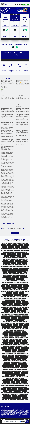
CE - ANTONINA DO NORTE (23, 243)
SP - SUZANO (19, 399)
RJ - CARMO (14, 351)
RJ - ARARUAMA (16, 344)
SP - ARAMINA (5, 383)
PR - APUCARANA (23, 335)
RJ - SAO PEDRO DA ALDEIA (7, 369)
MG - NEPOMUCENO (5, 314)
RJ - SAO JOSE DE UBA (23, 367)
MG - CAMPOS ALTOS (6, 305)
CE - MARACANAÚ (24, 259)
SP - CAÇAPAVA (17, 383)
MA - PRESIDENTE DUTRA (18, 296)
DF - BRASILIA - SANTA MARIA (10, 280)
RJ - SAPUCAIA (15, 369)
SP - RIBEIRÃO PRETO (24, 394)
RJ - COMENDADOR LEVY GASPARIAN (22, 353)
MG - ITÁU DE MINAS (4, 312)
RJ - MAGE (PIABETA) (6, 360)
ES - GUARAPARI (11, 284)
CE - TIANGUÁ (6, 273)
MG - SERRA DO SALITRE (17, 321)
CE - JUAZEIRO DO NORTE (17, 257)
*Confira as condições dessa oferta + (5, 33)
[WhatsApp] (24, 419)
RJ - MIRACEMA (7, 362)
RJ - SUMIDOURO (18, 371)
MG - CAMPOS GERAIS (14, 305)
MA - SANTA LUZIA (7, 298)
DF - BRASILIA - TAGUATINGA (20, 280)
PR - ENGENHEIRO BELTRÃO (15, 339)
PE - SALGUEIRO (21, 330)
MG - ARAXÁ (10, 303)
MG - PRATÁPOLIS (4, 316)
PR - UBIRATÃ (4, 344)
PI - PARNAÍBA (11, 335)
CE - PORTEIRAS (4, 268)
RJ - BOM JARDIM (11, 348)
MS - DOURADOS (19, 323)
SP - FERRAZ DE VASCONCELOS (18, 385)
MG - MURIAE (26, 312)
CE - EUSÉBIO (19, 250)
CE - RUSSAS (21, 268)
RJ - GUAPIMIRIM (18, 355)
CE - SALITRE (26, 268)
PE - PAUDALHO (9, 330)
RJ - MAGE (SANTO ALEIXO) (15, 360)
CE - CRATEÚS (4, 250)
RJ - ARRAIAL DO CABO (16, 346)
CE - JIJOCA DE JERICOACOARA (8, 257)
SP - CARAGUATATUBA (24, 383)
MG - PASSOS (19, 314)
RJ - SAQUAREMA (4, 371)
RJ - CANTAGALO (8, 351)
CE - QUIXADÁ (10, 268)
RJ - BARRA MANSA (4, 348)
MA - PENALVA (3, 296)
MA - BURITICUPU (24, 289)
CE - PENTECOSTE (10, 266)
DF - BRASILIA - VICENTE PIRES (7, 282)
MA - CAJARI (4, 291)
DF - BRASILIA (6, 275)
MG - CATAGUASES (4, 307)
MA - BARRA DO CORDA (7, 289)
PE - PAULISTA (15, 330)
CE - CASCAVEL (9, 248)
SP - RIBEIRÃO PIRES (17, 394)
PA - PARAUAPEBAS (25, 323)
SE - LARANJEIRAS (20, 378)
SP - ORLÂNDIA (11, 392)
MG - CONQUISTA (11, 307)
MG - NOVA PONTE (12, 314)
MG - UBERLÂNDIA (4, 323)
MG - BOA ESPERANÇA (17, 303)
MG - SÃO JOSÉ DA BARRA (9, 319)
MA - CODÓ (14, 291)
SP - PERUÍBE (26, 392)
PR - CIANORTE (25, 337)
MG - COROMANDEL (25, 307)
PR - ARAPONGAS (5, 337)
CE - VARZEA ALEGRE (23, 273)
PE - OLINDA (18, 328)
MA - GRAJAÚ (26, 291)
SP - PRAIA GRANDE (9, 394)
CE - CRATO (9, 250)
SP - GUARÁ (5, 387)
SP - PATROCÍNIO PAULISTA (18, 392)
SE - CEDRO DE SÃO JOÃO (6, 376)
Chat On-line (19, 4)
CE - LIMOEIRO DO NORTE (16, 259)
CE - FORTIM (12, 252)
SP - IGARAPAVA (24, 387)
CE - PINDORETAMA (17, 266)
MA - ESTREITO (20, 291)
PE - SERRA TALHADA (17, 332)
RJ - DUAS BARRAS (11, 355)
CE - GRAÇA (24, 252)
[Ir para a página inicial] (4, 4)
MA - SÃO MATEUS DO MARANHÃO (9, 300)
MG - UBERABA (24, 321)
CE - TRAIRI (11, 273)
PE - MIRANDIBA (5, 328)
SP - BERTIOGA (11, 383)
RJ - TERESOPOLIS (25, 371)
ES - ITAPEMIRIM (18, 284)
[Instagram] (26, 419)
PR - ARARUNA (11, 337)
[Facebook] (28, 419)
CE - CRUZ (14, 250)
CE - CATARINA (15, 248)
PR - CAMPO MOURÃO (18, 337)
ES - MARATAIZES (24, 284)
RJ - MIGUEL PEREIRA (23, 360)
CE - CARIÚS (3, 248)
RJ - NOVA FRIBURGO (14, 362)
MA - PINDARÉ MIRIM (10, 296)
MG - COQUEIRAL (18, 307)
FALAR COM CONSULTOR (15, 59)
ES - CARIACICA (5, 284)
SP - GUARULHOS (17, 387)
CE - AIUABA (16, 243)
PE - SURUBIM (24, 332)
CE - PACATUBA (6, 264)
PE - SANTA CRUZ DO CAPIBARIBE (8, 332)
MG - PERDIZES (25, 314)
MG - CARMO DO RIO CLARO (22, 305)
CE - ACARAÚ (5, 243)
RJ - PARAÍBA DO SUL (22, 362)
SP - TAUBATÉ (25, 399)
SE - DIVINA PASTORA (15, 376)
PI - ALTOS (6, 335)
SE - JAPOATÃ (8, 378)
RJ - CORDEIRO (4, 355)
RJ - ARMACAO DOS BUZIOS (7, 346)
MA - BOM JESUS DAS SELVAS (15, 289)
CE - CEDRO (26, 248)
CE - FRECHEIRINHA (18, 252)
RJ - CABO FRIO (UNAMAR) (25, 348)
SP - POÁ (4, 394)
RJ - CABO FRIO (17, 348)
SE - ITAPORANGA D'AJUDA (23, 376)
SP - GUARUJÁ (11, 387)
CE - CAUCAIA (21, 248)
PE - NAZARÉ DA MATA (12, 328)
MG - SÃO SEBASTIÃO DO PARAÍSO (19, 319)
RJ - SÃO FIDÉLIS (16, 367)
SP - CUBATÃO (4, 385)
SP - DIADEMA (10, 385)
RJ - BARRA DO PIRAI (23, 346)
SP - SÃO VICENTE (13, 399)
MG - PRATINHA (11, 316)
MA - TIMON (17, 300)
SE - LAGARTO (14, 378)
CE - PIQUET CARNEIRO (25, 266)
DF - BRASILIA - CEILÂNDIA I (22, 275)
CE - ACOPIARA (11, 243)
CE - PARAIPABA (24, 264)
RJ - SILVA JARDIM (11, 371)
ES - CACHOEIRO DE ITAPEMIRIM (23, 282)
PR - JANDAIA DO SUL (24, 339)
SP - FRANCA (26, 385)
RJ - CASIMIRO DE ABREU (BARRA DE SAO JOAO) (9, 353)
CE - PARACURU (18, 264)
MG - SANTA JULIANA (25, 316)
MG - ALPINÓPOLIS (4, 303)
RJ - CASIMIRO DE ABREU (21, 351)
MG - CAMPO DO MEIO (25, 303)
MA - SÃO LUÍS (23, 298)
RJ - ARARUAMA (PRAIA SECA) (24, 344)
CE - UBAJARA (17, 273)
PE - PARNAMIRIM (24, 328)
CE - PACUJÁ (12, 264)
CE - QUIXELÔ (15, 268)
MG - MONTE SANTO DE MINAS (18, 312)
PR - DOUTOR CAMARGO (6, 339)
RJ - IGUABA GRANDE (25, 355)
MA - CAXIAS (9, 291)
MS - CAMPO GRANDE (11, 323)
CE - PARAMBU (4, 266)
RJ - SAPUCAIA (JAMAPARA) (22, 369)
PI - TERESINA (17, 335)
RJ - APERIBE (9, 344)
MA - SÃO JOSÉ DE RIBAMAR (15, 298)
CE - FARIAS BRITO (25, 250)
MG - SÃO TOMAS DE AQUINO (8, 321)
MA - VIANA (23, 300)
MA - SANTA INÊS (26, 296)
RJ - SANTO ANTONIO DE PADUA (8, 367)
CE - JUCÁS (24, 257)
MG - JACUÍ (10, 312)
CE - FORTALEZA (6, 252)
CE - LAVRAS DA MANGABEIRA (7, 259)
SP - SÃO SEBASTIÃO (6, 399)
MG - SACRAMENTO (17, 316)
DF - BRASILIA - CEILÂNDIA (13, 275)
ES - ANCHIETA (15, 282)
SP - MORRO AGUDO (4, 392)
